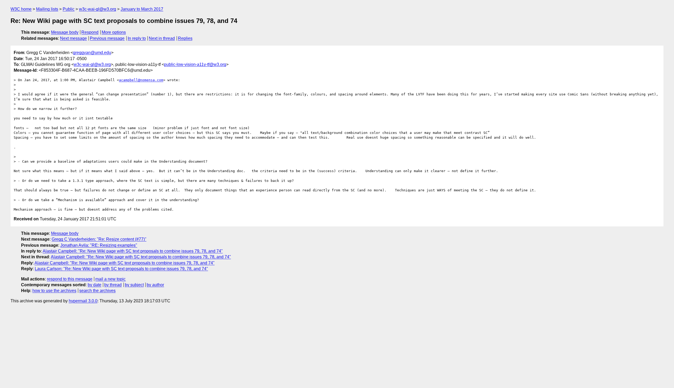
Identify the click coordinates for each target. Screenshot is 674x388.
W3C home (21, 9)
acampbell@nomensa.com (141, 80)
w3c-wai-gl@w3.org (97, 9)
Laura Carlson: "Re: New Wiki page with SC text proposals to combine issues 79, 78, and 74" (121, 268)
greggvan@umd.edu (92, 52)
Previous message (107, 38)
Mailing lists (47, 9)
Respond (89, 32)
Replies (185, 38)
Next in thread (162, 38)
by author (155, 285)
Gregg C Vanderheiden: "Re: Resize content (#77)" (99, 239)
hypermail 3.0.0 (83, 301)
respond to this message (69, 279)
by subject (134, 285)
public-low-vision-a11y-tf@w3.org (195, 64)
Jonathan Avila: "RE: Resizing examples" (98, 245)
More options (114, 32)
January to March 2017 (142, 9)
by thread (113, 285)
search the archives (97, 290)
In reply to (137, 38)
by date (94, 285)
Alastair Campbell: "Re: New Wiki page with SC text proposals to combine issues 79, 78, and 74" (133, 251)
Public (69, 9)
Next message (73, 38)
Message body (64, 32)
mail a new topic (110, 279)
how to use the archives (54, 290)
